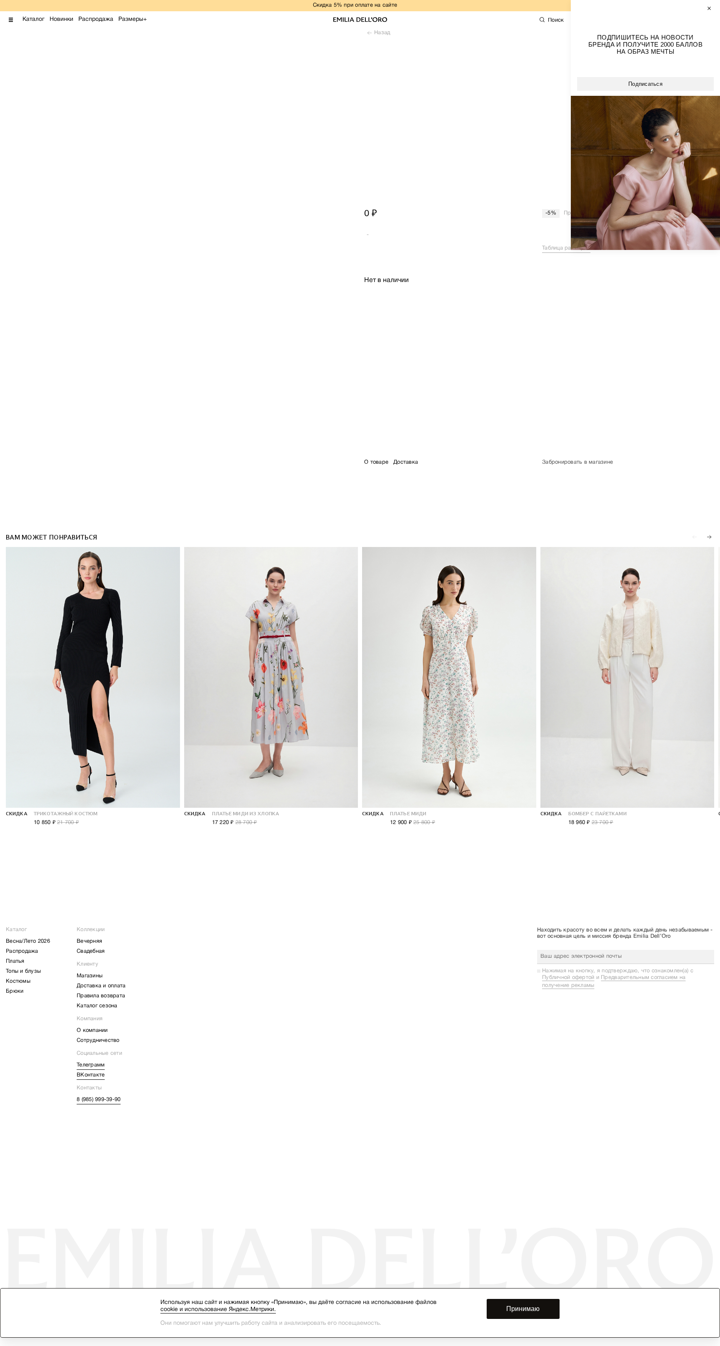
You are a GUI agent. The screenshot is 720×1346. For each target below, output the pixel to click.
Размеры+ (132, 19)
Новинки (61, 19)
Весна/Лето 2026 (28, 941)
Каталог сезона (97, 1006)
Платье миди (408, 813)
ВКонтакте (91, 1075)
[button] (709, 537)
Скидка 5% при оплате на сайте (355, 5)
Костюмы (18, 981)
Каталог (33, 19)
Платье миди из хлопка (246, 813)
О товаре (376, 462)
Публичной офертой (568, 977)
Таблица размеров (566, 248)
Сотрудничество (98, 1040)
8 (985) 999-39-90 (98, 1099)
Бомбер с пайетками (597, 813)
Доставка (405, 462)
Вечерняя (89, 941)
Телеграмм (91, 1065)
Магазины (89, 976)
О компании (92, 1030)
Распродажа (95, 19)
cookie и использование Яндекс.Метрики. (218, 1309)
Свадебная (91, 951)
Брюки (14, 991)
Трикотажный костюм (66, 813)
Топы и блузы (23, 971)
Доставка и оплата (101, 986)
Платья (15, 961)
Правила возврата (101, 996)
